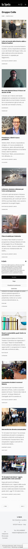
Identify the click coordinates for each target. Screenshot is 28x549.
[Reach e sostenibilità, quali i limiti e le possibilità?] (14, 321)
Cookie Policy (14, 288)
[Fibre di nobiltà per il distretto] (14, 224)
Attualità (5, 60)
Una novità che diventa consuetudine (14, 429)
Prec (5, 506)
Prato (15, 60)
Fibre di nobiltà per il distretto (11, 236)
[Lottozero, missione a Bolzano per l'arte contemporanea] (14, 177)
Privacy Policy (21, 545)
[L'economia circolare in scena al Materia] (14, 370)
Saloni (4, 303)
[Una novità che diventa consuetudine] (14, 417)
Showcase (5, 536)
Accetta (14, 277)
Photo (15, 494)
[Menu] (25, 4)
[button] (26, 261)
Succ (22, 506)
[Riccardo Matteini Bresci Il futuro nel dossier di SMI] (14, 78)
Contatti (5, 538)
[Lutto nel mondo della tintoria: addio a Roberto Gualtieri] (14, 29)
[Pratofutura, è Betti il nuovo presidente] (14, 125)
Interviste (5, 107)
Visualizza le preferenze (14, 285)
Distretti (10, 60)
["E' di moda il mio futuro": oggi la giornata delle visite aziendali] (14, 464)
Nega (14, 281)
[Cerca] (19, 4)
